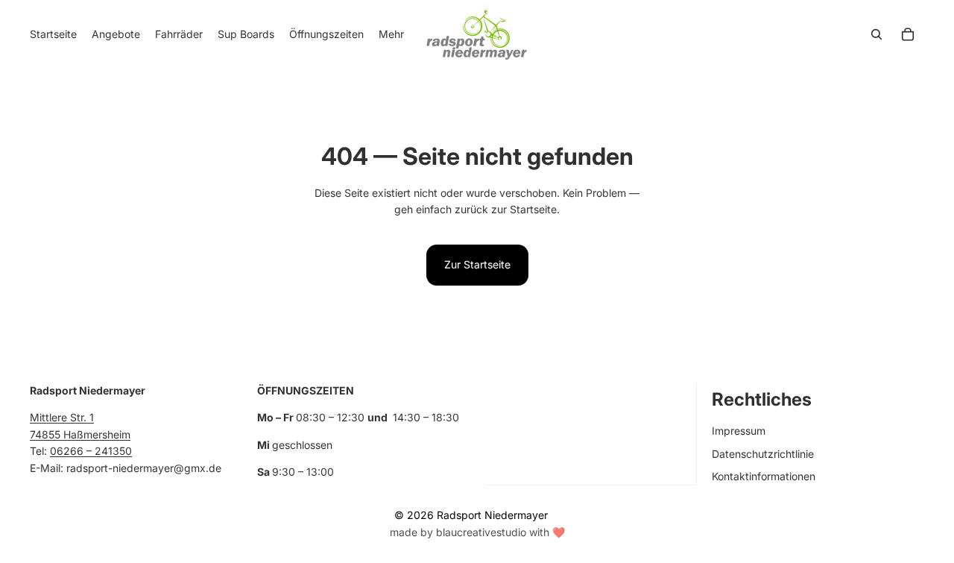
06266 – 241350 (91, 450)
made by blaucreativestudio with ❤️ (477, 532)
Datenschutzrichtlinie (763, 453)
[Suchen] (876, 34)
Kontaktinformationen (763, 476)
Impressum (738, 430)
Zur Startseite (477, 264)
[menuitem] (391, 34)
